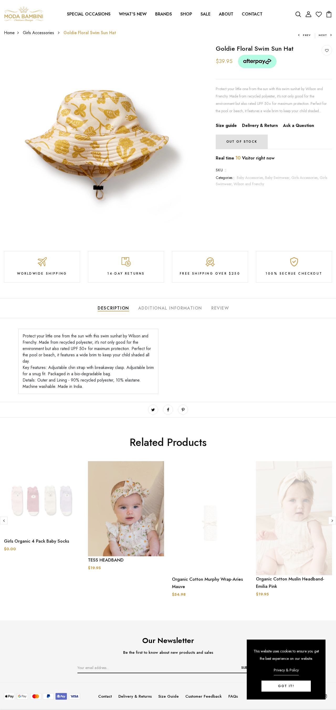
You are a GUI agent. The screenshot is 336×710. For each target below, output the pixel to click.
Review (220, 308)
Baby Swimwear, (278, 177)
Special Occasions (89, 14)
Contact (252, 14)
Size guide (226, 125)
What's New (133, 14)
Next (323, 35)
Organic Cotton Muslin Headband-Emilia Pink (290, 582)
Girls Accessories (39, 33)
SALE (206, 14)
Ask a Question (298, 125)
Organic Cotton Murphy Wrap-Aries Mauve (207, 583)
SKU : (221, 170)
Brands (163, 14)
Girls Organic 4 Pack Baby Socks (36, 541)
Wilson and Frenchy (249, 184)
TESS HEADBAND (106, 560)
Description (113, 308)
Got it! (286, 686)
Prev (307, 35)
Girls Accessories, (305, 177)
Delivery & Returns (135, 696)
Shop (186, 14)
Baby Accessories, (251, 177)
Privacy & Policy (286, 670)
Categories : (225, 177)
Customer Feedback (203, 696)
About (226, 14)
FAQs (233, 696)
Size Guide (168, 696)
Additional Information (170, 308)
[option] (42, 516)
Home (9, 33)
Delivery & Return (260, 125)
